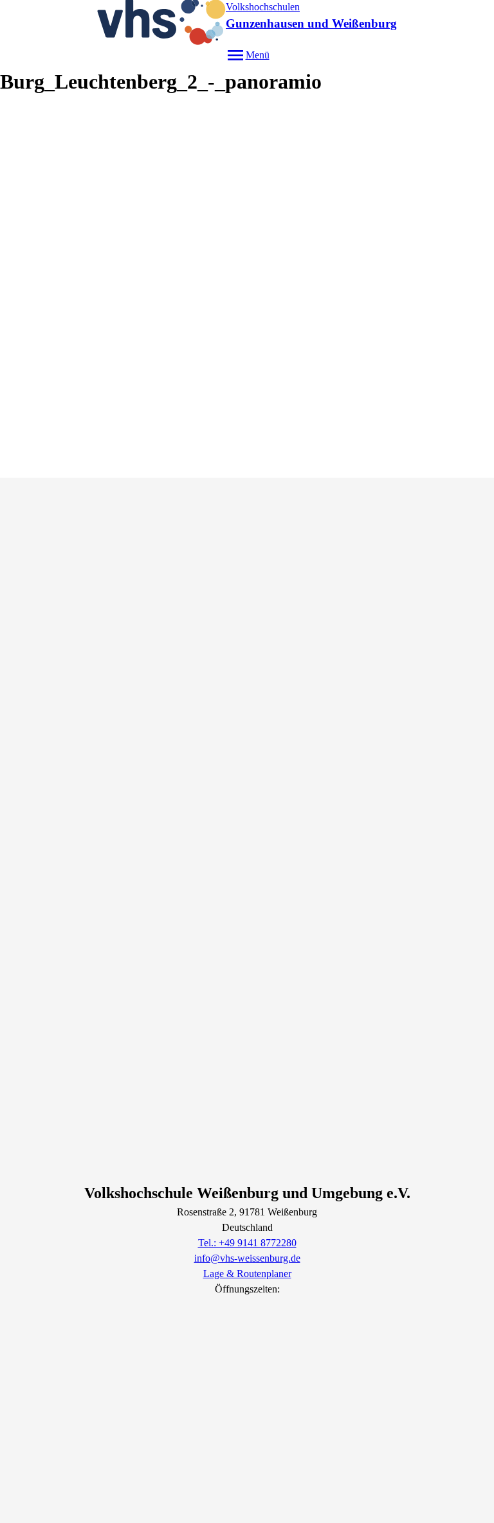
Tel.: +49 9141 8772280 (247, 1242)
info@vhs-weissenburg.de (247, 1258)
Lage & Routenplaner (247, 1273)
